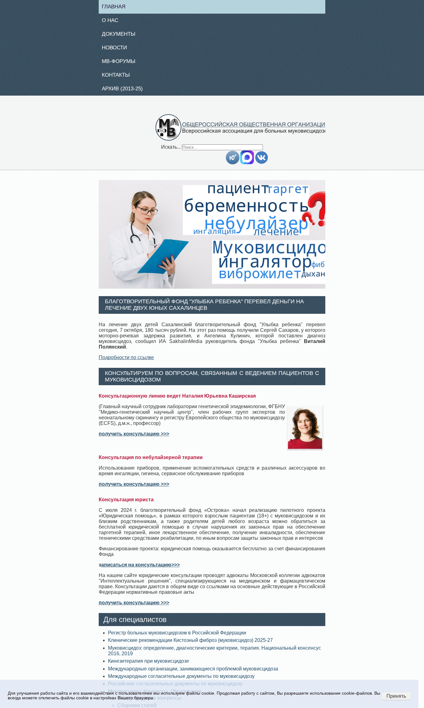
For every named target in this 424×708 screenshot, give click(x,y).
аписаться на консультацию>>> (140, 568)
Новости (117, 49)
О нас (112, 21)
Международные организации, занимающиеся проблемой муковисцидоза (193, 672)
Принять (396, 696)
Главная (116, 7)
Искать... (171, 150)
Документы (121, 35)
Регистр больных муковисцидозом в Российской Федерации (177, 636)
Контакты (118, 77)
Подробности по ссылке (126, 360)
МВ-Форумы (121, 64)
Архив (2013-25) (125, 92)
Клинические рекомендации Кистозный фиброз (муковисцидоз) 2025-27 (190, 644)
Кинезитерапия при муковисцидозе (148, 664)
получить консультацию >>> (134, 437)
